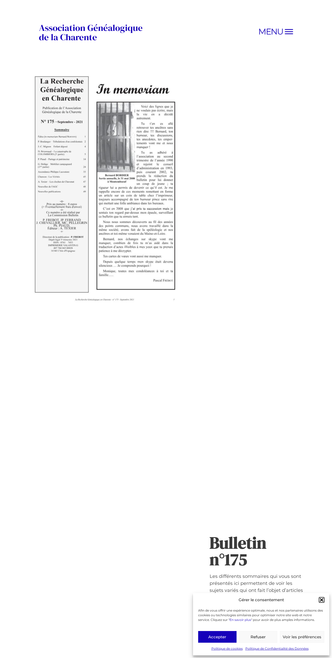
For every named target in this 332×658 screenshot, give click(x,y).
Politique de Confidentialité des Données (277, 648)
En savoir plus (240, 620)
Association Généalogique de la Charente (91, 32)
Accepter (217, 636)
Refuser (258, 636)
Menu (270, 31)
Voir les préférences (302, 636)
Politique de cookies (227, 648)
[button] (321, 599)
